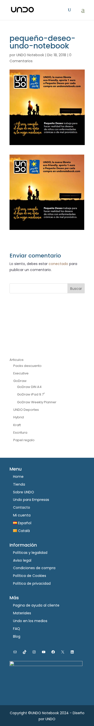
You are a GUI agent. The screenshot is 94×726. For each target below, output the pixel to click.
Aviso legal (22, 560)
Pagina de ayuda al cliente (36, 605)
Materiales (22, 613)
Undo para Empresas (31, 499)
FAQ (16, 628)
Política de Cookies (29, 575)
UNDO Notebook (30, 54)
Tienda (19, 484)
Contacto (21, 507)
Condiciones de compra (34, 567)
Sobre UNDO (23, 492)
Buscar (76, 288)
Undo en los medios (30, 620)
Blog (16, 636)
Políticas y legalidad (30, 552)
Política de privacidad (32, 583)
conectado (58, 263)
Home (18, 476)
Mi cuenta (22, 515)
